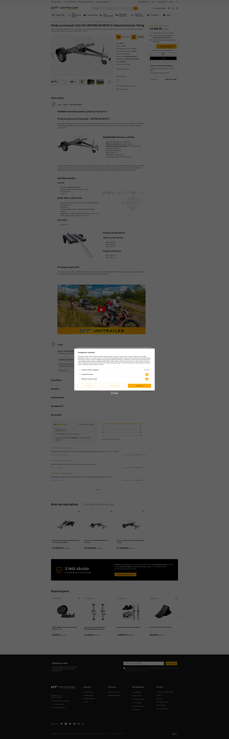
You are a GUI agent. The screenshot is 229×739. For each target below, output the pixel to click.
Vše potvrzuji (139, 386)
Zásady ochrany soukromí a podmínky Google (94, 361)
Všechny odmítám (114, 386)
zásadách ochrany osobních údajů (105, 359)
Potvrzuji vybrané (89, 386)
